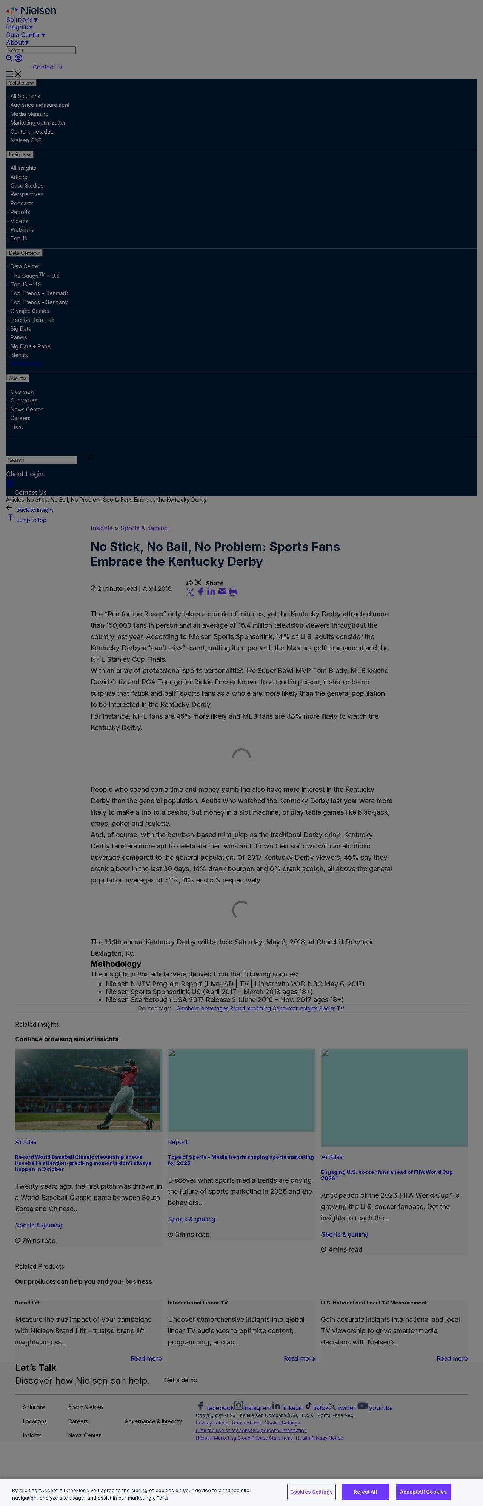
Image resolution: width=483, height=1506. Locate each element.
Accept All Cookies (423, 1492)
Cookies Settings (311, 1492)
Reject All (365, 1492)
